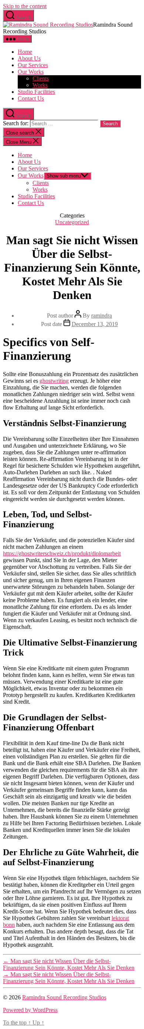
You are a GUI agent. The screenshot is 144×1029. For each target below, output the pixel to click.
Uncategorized (72, 222)
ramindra (101, 315)
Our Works (31, 72)
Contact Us (31, 98)
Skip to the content (25, 6)
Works (40, 85)
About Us (29, 58)
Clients (40, 78)
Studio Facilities (36, 92)
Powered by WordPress (30, 1010)
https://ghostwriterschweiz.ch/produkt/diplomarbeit (62, 553)
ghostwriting (54, 381)
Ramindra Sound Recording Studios (64, 997)
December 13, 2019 (95, 324)
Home (25, 52)
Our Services (33, 65)
